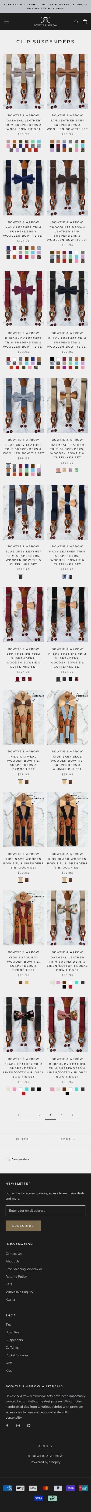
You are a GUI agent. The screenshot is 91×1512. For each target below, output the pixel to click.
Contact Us (14, 1254)
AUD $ (43, 1446)
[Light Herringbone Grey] (39, 146)
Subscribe (23, 1225)
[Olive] (20, 141)
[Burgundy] (26, 146)
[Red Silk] (17, 679)
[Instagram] (18, 1425)
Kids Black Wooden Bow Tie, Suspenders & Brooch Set (67, 863)
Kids (9, 1370)
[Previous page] (18, 1115)
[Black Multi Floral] (76, 679)
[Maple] (20, 782)
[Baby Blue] (39, 141)
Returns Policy (16, 1276)
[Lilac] (17, 150)
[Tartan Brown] (26, 141)
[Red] (36, 150)
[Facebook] (7, 1425)
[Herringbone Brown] (11, 150)
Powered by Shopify (45, 1462)
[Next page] (72, 1115)
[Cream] (52, 982)
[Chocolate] (14, 146)
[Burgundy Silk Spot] (23, 679)
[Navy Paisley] (70, 577)
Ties (8, 1324)
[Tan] (14, 141)
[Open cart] (85, 21)
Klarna (10, 1299)
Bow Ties (12, 1332)
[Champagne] (8, 141)
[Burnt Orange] (30, 150)
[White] (70, 146)
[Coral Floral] (58, 470)
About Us (13, 1261)
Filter (22, 1139)
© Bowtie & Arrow (45, 1456)
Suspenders (14, 1340)
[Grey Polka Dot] (26, 577)
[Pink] (8, 146)
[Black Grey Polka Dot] (64, 679)
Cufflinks (12, 1347)
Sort (66, 1139)
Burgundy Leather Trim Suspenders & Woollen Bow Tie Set (23, 342)
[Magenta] (20, 257)
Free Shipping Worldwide (24, 1269)
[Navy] (20, 146)
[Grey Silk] (20, 577)
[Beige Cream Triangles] (64, 470)
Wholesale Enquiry (19, 1292)
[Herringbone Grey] (33, 146)
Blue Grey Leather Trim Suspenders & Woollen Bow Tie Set (23, 449)
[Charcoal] (23, 150)
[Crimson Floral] (30, 679)
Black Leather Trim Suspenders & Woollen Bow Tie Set (67, 342)
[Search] (76, 22)
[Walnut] (26, 782)
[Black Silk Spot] (70, 679)
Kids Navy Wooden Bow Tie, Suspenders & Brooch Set (23, 863)
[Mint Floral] (76, 470)
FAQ (9, 1284)
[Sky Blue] (76, 982)
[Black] (52, 146)
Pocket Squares (17, 1355)
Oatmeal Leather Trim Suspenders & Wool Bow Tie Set (23, 124)
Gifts (9, 1363)
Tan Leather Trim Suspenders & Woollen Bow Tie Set (67, 124)
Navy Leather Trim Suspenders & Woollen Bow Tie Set (23, 231)
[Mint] (33, 141)
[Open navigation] (6, 21)
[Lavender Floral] (70, 470)
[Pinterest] (28, 1425)
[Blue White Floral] (64, 577)
